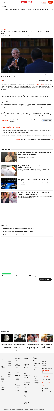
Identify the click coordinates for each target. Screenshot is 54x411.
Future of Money (10, 372)
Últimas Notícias (2, 362)
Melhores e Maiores (26, 396)
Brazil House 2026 (26, 365)
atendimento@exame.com (47, 376)
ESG (1, 376)
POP (9, 376)
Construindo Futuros (26, 372)
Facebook (44, 365)
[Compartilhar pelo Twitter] (10, 76)
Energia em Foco (27, 375)
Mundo (9, 357)
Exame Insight (2, 379)
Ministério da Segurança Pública (43, 135)
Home (2, 29)
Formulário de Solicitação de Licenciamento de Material (47, 384)
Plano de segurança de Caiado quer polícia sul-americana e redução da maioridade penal (44, 106)
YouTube (44, 359)
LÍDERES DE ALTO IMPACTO (3, 366)
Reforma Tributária (26, 361)
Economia (3, 374)
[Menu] (2, 2)
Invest (2, 385)
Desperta (36, 369)
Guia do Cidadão (4, 9)
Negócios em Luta (26, 385)
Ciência (9, 374)
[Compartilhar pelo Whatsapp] (1, 76)
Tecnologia (10, 368)
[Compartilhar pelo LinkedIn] (5, 76)
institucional (6, 409)
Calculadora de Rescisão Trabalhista (18, 379)
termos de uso (12, 409)
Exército (32, 135)
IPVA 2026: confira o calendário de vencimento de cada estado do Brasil (18, 231)
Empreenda (36, 380)
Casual (9, 359)
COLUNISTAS (3, 389)
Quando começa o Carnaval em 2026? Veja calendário (14, 234)
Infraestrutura (13, 9)
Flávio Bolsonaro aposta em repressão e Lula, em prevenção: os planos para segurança (9, 106)
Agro (35, 378)
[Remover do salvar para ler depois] (14, 76)
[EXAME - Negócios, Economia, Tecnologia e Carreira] (27, 2)
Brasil (3, 7)
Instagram (44, 363)
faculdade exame (36, 357)
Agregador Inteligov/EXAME (24, 9)
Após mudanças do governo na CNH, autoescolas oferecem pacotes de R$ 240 (19, 228)
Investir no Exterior (26, 378)
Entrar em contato (46, 370)
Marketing (10, 361)
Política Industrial (26, 388)
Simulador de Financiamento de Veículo (18, 389)
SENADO (46, 9)
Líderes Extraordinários (27, 381)
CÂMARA (34, 9)
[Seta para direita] (51, 9)
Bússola (25, 369)
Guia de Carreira (17, 372)
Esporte (10, 363)
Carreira (2, 371)
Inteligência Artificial (3, 382)
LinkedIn (44, 361)
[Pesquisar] (4, 2)
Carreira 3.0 (36, 367)
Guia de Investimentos (18, 368)
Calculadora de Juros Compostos (18, 384)
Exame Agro (9, 366)
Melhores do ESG (26, 399)
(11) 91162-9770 (47, 372)
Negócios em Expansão (26, 403)
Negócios (2, 387)
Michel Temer (40, 84)
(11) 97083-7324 (47, 390)
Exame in (36, 365)
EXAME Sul (26, 367)
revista (36, 360)
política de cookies (19, 409)
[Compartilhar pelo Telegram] (7, 76)
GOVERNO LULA (40, 9)
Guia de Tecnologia (17, 365)
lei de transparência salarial (39, 409)
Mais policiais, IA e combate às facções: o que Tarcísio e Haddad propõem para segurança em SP (27, 106)
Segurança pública (25, 135)
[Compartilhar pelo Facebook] (3, 76)
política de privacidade (28, 409)
